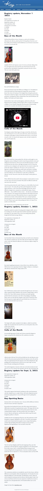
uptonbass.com (18, 485)
